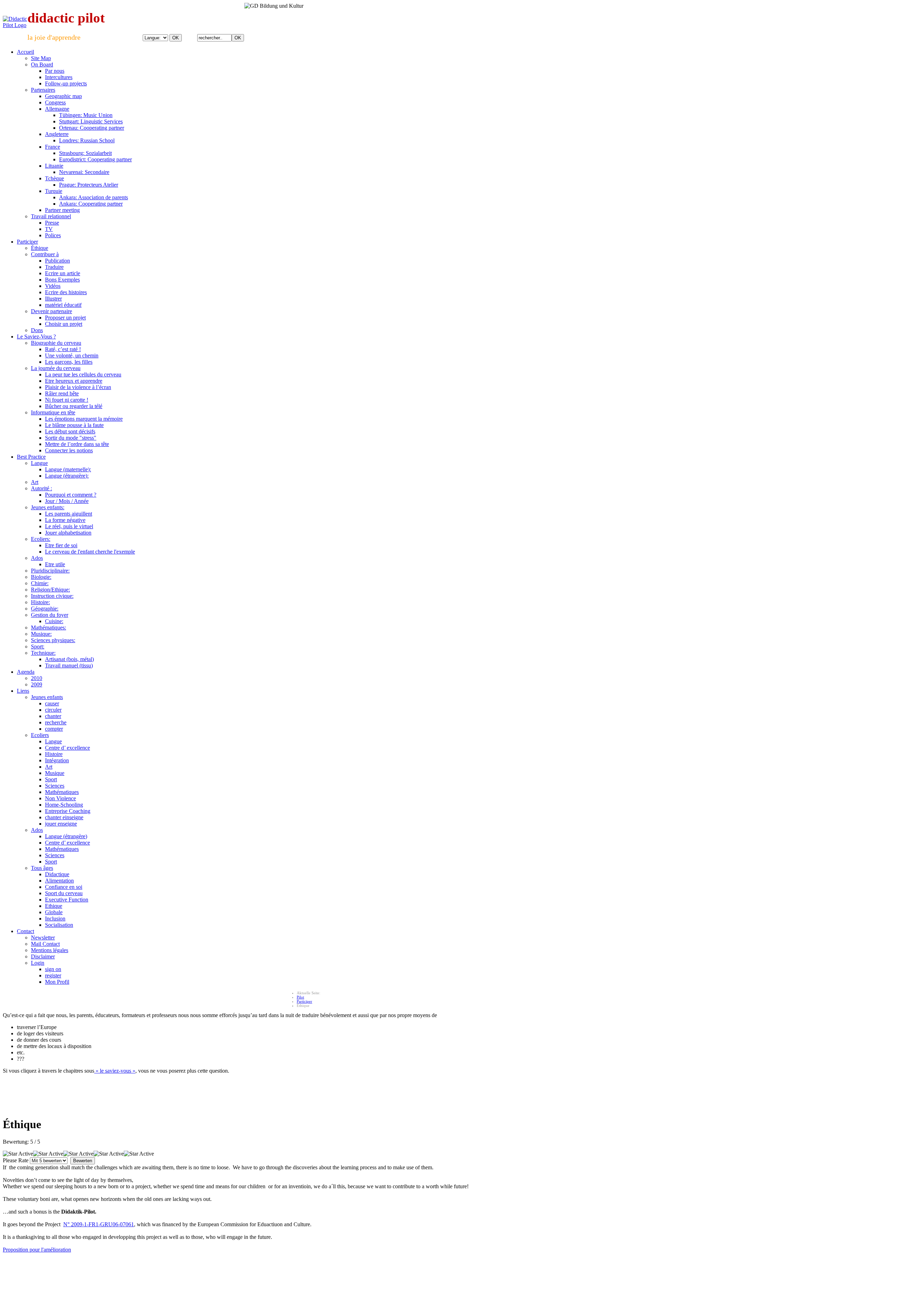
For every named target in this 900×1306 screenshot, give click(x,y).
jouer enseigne (61, 824)
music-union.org (97, 1267)
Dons (37, 330)
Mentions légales (49, 950)
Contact (25, 931)
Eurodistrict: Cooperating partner (95, 159)
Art (34, 482)
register (53, 975)
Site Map (41, 58)
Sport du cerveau (64, 893)
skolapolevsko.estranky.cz (197, 1267)
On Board (42, 64)
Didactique (57, 874)
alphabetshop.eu (16, 1267)
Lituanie (54, 166)
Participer (27, 242)
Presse (52, 223)
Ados (37, 558)
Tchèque (54, 178)
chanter (53, 716)
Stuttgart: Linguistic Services (91, 121)
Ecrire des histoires (66, 292)
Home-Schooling (64, 805)
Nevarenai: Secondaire (84, 172)
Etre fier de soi (61, 545)
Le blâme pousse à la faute (74, 425)
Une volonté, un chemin (71, 355)
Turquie (53, 191)
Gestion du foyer (49, 615)
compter (54, 729)
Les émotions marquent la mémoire (84, 419)
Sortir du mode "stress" (70, 438)
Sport (51, 779)
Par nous (54, 71)
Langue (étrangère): (67, 476)
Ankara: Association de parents (93, 197)
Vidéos (52, 286)
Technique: (43, 653)
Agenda (25, 672)
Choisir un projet (63, 324)
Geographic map (63, 96)
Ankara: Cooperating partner (91, 204)
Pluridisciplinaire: (50, 571)
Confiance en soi (63, 887)
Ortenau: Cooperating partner (91, 128)
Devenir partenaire (51, 311)
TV (49, 229)
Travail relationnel (51, 216)
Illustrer (53, 299)
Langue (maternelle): (68, 469)
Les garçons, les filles (68, 362)
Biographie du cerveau (56, 343)
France (52, 147)
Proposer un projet (65, 318)
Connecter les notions (69, 450)
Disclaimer (43, 956)
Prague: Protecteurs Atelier (88, 185)
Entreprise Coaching (67, 811)
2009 (36, 684)
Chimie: (40, 583)
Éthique (39, 248)
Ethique (53, 906)
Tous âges (42, 868)
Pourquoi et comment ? (70, 495)
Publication (57, 261)
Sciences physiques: (53, 640)
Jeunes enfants (47, 697)
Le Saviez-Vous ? (36, 337)
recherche (55, 722)
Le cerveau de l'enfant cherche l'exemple (90, 552)
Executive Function (66, 900)
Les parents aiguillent (68, 514)
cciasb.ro (230, 1267)
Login (37, 963)
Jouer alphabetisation (68, 533)
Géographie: (44, 609)
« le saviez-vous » (114, 1071)
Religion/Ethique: (50, 590)
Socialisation (59, 925)
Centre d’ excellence (67, 748)
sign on (53, 969)
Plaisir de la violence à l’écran (78, 387)
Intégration (57, 760)
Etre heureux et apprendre (73, 381)
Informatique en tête (53, 412)
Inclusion (55, 919)
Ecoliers (40, 735)
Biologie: (41, 577)
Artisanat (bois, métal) (69, 659)
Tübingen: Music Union (85, 115)
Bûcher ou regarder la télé (73, 406)
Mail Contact (45, 944)
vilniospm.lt (162, 1267)
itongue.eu (71, 1267)
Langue (39, 463)
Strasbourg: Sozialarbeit (85, 153)
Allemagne (57, 109)
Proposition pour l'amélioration (37, 1250)
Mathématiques (62, 792)
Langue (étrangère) (66, 836)
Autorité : (41, 488)
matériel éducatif (63, 305)
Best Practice (31, 457)
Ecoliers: (40, 539)
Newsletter (43, 937)
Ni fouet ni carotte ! (66, 400)
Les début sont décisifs (70, 431)
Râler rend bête (62, 393)
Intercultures (58, 77)
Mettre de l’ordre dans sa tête (77, 444)
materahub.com (253, 1267)
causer (52, 703)
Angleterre (57, 134)
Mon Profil (57, 982)
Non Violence (60, 798)
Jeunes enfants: (47, 507)
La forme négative (65, 520)
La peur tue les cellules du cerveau (83, 374)
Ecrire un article (62, 273)
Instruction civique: (52, 596)
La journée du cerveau (56, 368)
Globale (54, 912)
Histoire (54, 754)
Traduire (54, 267)
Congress (55, 102)
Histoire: (40, 602)
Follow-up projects (66, 83)
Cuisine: (54, 621)
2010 (36, 678)
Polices (53, 235)
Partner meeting (62, 210)
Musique (54, 773)
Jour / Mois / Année (67, 501)
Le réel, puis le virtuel (69, 526)
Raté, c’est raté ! (63, 349)
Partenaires (43, 90)
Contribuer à (45, 254)
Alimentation (59, 881)
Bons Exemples (62, 280)
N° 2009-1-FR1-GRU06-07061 (98, 1224)
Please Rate (15, 1160)
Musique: (41, 634)
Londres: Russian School (87, 140)
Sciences (54, 786)
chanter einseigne (64, 817)
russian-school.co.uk (132, 1267)
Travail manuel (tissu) (69, 665)
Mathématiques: (48, 628)
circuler (53, 710)
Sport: (37, 646)
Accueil (25, 52)
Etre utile (55, 564)
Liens (23, 691)
